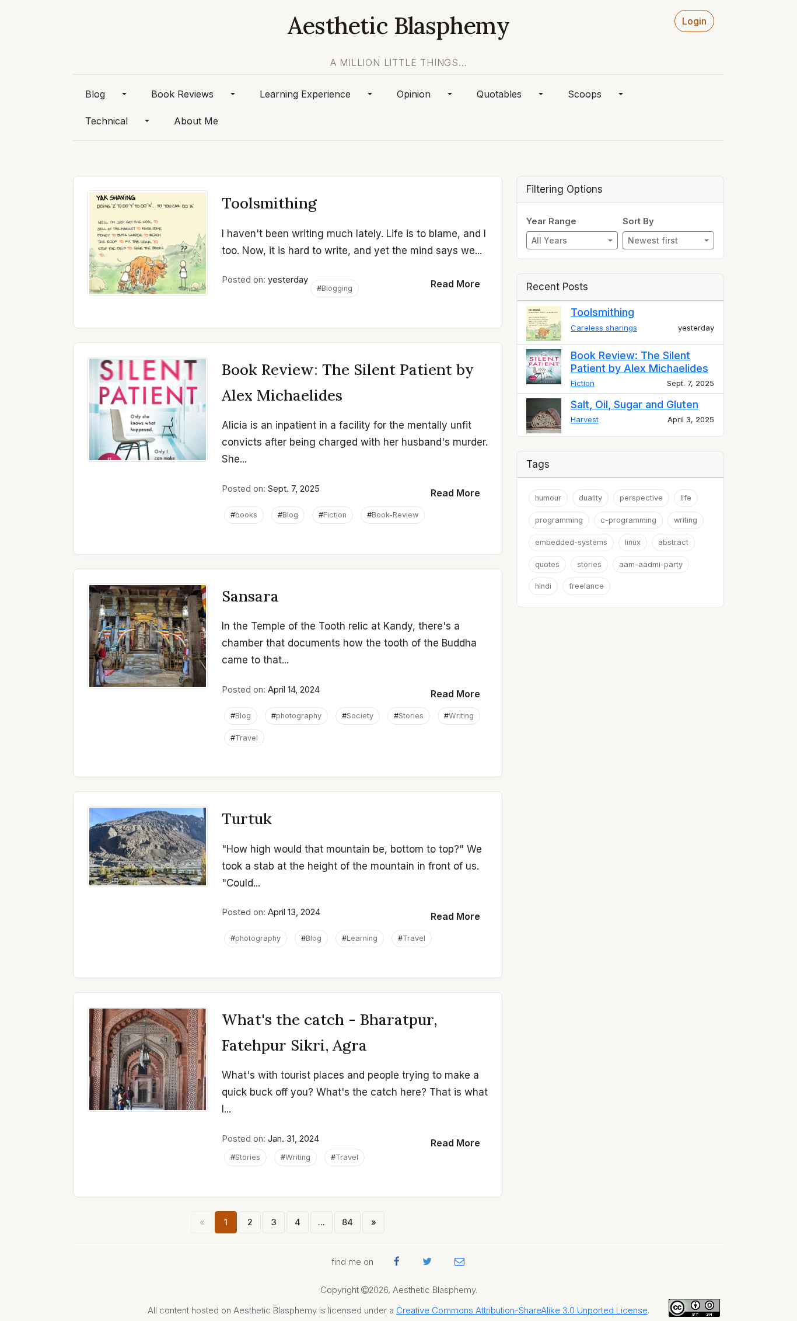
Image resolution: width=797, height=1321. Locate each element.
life (685, 497)
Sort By (638, 221)
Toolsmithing (269, 203)
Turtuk (247, 818)
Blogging (336, 288)
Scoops (585, 94)
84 (347, 1222)
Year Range (551, 221)
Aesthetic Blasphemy (398, 25)
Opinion (414, 94)
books (246, 514)
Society (360, 715)
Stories (411, 715)
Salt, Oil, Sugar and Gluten (634, 404)
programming (559, 520)
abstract (673, 542)
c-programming (628, 520)
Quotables (499, 94)
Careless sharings (604, 327)
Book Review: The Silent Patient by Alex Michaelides (639, 361)
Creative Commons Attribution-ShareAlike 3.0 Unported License (522, 1310)
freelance (586, 586)
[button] (455, 284)
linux (633, 542)
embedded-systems (571, 542)
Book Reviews (182, 94)
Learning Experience (305, 94)
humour (548, 497)
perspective (641, 497)
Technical (106, 121)
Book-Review (395, 514)
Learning (362, 938)
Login (694, 21)
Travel (246, 737)
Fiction (335, 514)
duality (590, 497)
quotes (547, 564)
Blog (95, 94)
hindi (543, 586)
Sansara (250, 596)
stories (589, 564)
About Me (196, 121)
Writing (461, 715)
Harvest (585, 419)
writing (685, 520)
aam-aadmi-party (651, 564)
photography (298, 715)
